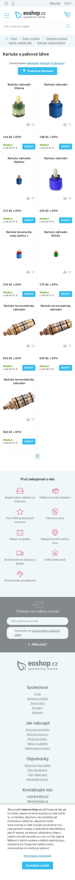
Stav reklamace (37, 774)
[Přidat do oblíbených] (33, 124)
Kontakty (37, 708)
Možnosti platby (37, 739)
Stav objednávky (38, 770)
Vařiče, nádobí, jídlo (20, 42)
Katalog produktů (37, 698)
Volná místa (37, 703)
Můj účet (55, 3)
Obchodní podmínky (38, 729)
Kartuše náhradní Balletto (19, 160)
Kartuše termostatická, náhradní (19, 307)
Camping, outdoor (57, 38)
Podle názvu (58, 63)
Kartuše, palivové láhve (51, 42)
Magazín (37, 712)
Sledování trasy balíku (37, 765)
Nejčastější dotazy (37, 779)
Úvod (14, 38)
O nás (37, 694)
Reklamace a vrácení (37, 748)
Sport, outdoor (31, 38)
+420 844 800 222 (37, 796)
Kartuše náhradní (55, 84)
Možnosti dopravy (37, 734)
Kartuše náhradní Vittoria (19, 86)
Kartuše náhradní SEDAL (55, 233)
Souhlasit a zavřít (37, 865)
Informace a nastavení (37, 855)
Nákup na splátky (37, 743)
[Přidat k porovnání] (28, 124)
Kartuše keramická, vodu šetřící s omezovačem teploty (19, 235)
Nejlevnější (33, 63)
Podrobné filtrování (40, 71)
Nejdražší (45, 63)
